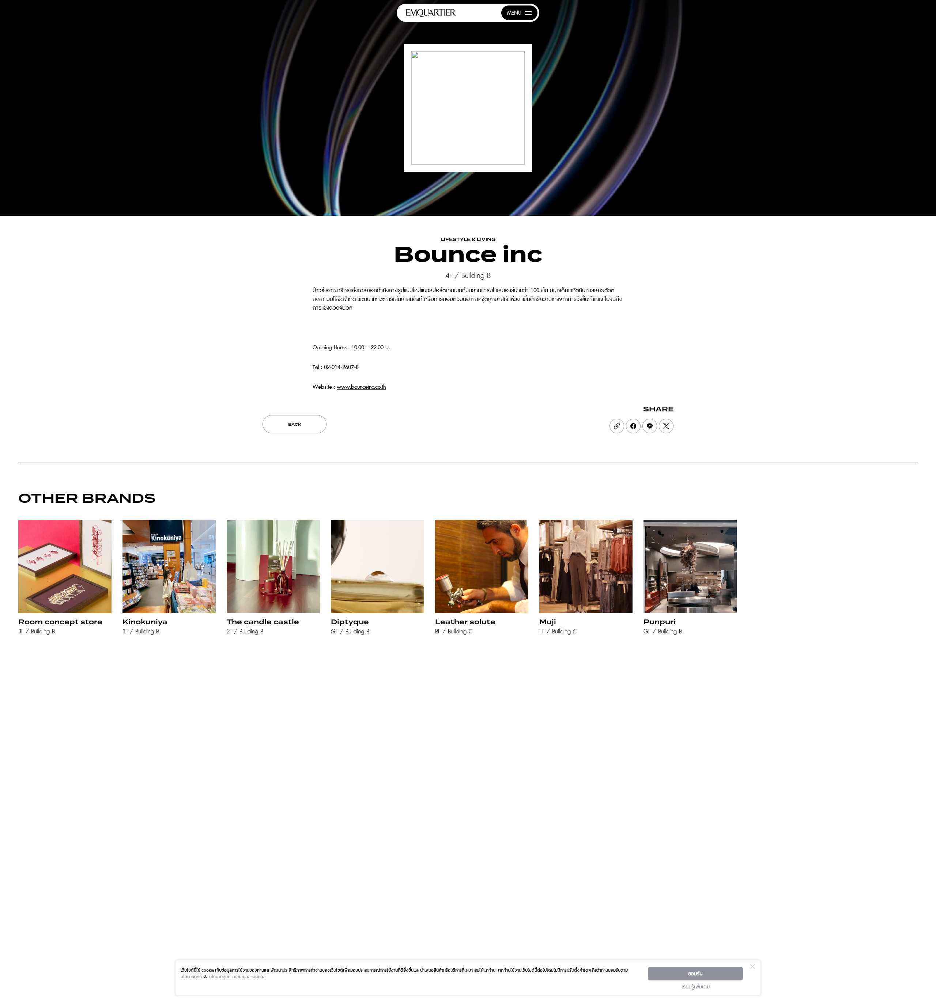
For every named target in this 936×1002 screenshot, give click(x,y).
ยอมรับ (695, 973)
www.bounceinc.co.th (361, 387)
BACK (294, 424)
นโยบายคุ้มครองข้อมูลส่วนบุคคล (237, 976)
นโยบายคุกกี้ (191, 976)
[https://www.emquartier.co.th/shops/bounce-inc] (616, 426)
